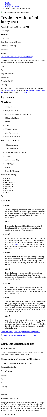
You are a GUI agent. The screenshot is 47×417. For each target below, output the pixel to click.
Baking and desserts (12, 7)
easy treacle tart (9, 90)
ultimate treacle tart (33, 90)
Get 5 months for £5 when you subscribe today (17, 57)
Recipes (8, 5)
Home (7, 3)
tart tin (16, 244)
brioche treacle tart (24, 92)
